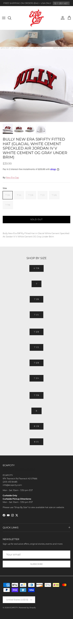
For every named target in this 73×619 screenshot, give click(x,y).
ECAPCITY (13, 607)
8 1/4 (36, 442)
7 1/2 (36, 347)
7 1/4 (36, 315)
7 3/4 (36, 378)
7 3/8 (36, 332)
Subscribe (36, 564)
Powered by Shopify (27, 607)
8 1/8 (36, 426)
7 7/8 (36, 395)
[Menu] (3, 18)
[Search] (11, 18)
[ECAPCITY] (36, 18)
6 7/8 (36, 268)
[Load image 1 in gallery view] (36, 85)
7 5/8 (36, 363)
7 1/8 (36, 299)
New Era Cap (12, 177)
